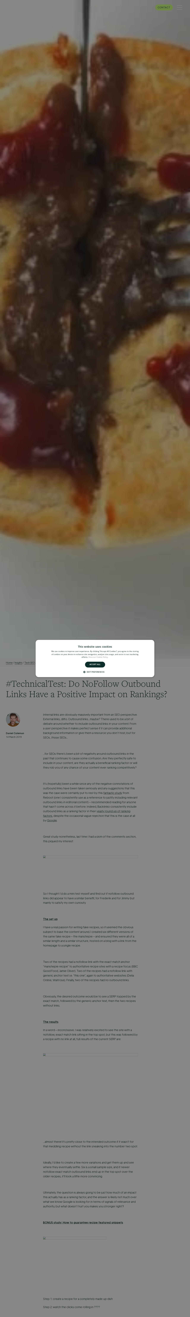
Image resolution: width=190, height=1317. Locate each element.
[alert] (95, 658)
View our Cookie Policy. (98, 657)
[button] (95, 672)
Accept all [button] (95, 664)
